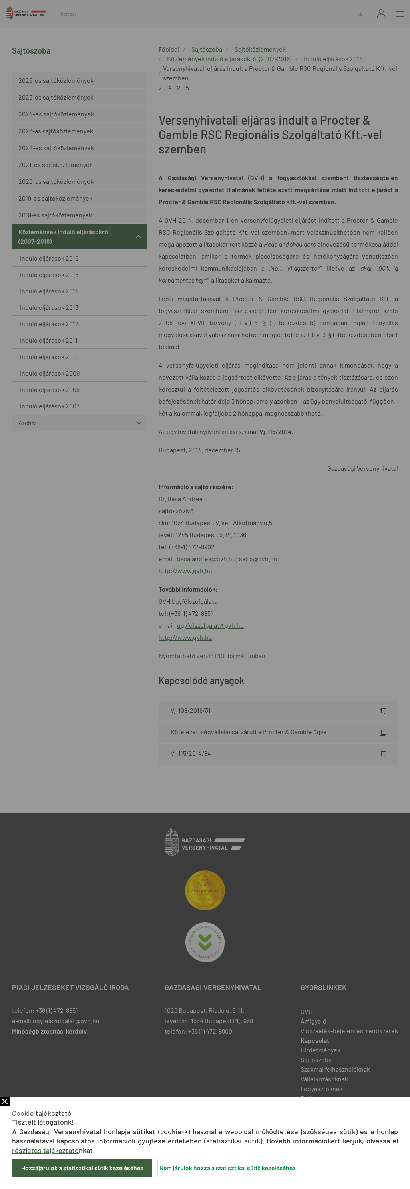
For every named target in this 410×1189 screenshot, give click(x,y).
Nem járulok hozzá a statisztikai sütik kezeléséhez (227, 1168)
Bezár (5, 1101)
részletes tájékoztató (45, 1150)
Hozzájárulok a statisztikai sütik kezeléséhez (82, 1168)
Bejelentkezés (381, 14)
